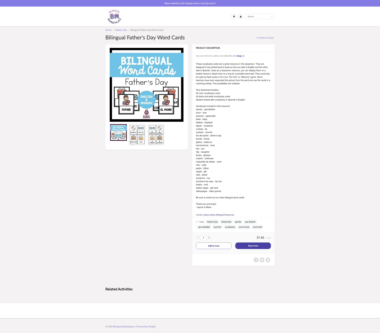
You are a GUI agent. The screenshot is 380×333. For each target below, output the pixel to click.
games (238, 222)
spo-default (250, 222)
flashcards (226, 222)
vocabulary (230, 227)
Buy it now (253, 246)
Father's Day (121, 30)
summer (217, 227)
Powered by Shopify (146, 326)
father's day (212, 222)
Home (108, 30)
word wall (257, 227)
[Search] (272, 16)
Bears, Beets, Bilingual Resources (219, 215)
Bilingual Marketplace (123, 326)
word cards (244, 227)
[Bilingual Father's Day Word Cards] (146, 85)
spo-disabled (204, 227)
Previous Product (266, 38)
